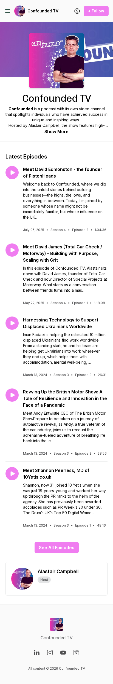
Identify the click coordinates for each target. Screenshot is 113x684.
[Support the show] (77, 11)
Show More (56, 131)
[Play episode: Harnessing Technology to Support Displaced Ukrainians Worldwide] (12, 323)
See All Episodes (56, 547)
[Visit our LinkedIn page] (36, 652)
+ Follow (96, 11)
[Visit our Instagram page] (50, 652)
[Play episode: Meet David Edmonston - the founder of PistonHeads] (12, 172)
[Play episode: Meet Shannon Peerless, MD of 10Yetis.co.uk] (12, 473)
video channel (92, 108)
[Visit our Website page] (76, 652)
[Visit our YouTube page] (63, 652)
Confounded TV (42, 11)
